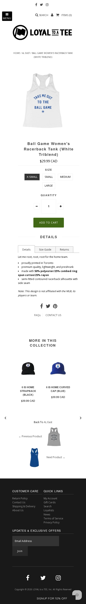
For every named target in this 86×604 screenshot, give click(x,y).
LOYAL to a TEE (40, 589)
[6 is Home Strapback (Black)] (28, 381)
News (47, 514)
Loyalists (49, 510)
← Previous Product (30, 436)
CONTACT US (53, 315)
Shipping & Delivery (23, 506)
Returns (64, 249)
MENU (7, 18)
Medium (65, 177)
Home (16, 53)
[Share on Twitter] (48, 307)
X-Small (32, 177)
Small (49, 177)
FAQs (37, 315)
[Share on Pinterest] (55, 307)
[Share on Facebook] (41, 307)
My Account (50, 498)
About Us (17, 510)
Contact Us (18, 502)
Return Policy (20, 498)
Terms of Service (53, 518)
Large (49, 185)
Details (26, 249)
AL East (26, 53)
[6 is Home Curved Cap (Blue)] (58, 381)
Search (48, 506)
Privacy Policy (51, 522)
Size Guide (45, 249)
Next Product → (56, 457)
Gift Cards (50, 502)
